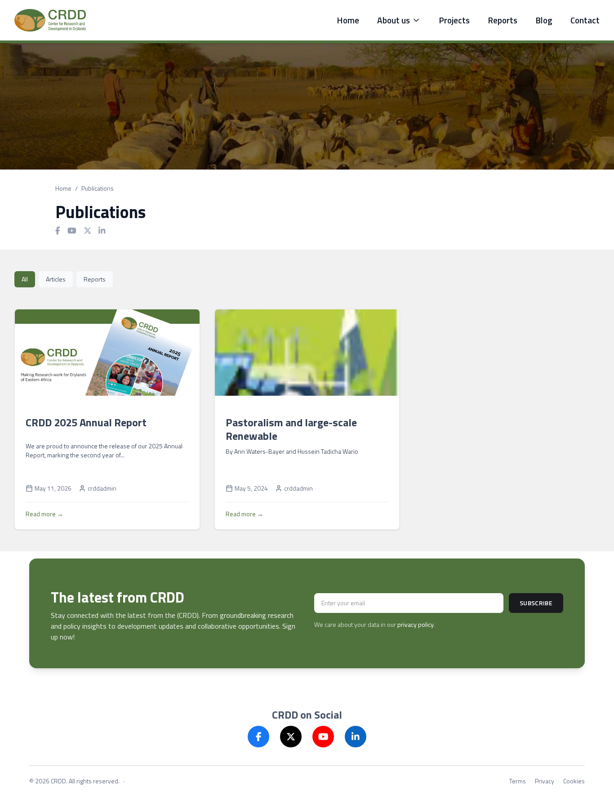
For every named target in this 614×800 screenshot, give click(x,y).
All (25, 279)
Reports (502, 20)
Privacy (544, 781)
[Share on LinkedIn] (101, 230)
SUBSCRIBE (536, 603)
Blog (543, 20)
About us (393, 20)
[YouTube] (323, 736)
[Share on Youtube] (71, 230)
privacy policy (415, 624)
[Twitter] (291, 736)
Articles (56, 279)
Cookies (574, 781)
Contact (585, 20)
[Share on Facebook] (57, 230)
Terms (517, 781)
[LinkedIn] (355, 736)
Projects (454, 20)
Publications (97, 188)
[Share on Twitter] (88, 230)
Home (348, 20)
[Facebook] (258, 736)
